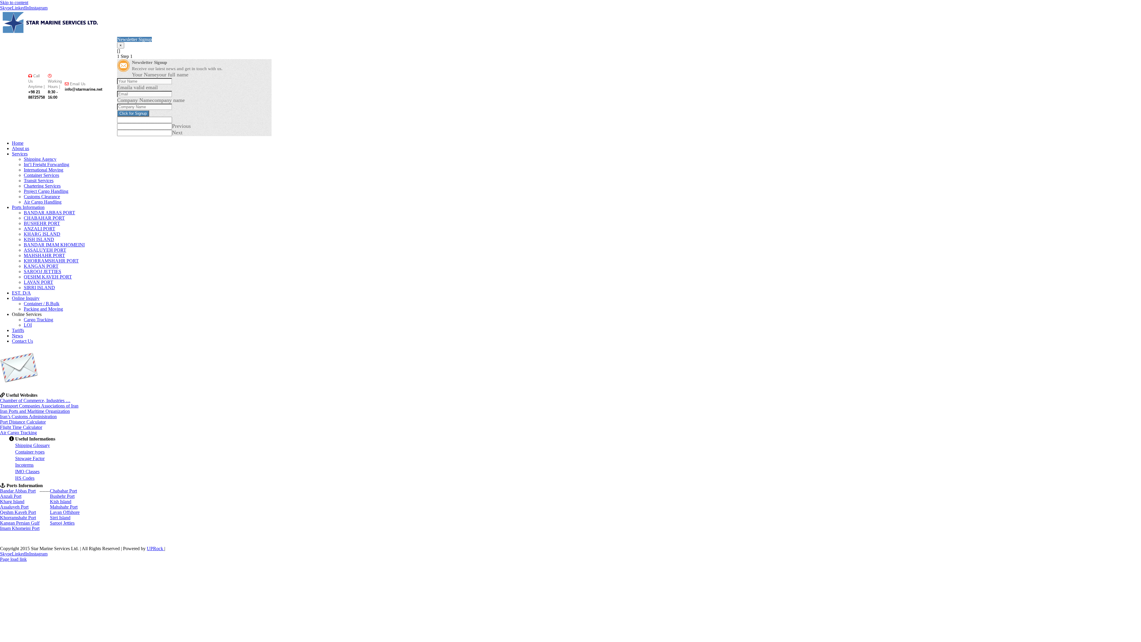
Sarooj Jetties (62, 522)
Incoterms (24, 465)
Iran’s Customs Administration (28, 416)
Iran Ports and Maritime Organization (35, 411)
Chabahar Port (63, 490)
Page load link (13, 559)
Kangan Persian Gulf (20, 522)
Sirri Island (60, 517)
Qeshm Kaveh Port (18, 512)
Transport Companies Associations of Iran (39, 405)
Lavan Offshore (65, 512)
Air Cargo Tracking (18, 432)
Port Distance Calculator (23, 421)
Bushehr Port (62, 496)
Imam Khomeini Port (20, 528)
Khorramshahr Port (18, 517)
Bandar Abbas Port (18, 490)
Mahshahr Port (64, 506)
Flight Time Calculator (21, 427)
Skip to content (14, 2)
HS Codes (24, 478)
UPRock (155, 548)
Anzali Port (10, 496)
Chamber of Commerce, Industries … (35, 400)
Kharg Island (12, 501)
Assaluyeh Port (14, 506)
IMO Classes (27, 471)
